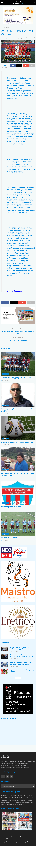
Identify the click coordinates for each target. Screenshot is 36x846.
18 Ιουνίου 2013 (5, 444)
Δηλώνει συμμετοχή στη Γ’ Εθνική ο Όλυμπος (17, 378)
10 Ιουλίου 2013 (5, 413)
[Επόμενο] (19, 678)
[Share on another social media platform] (32, 65)
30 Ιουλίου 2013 (5, 380)
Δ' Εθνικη (5, 374)
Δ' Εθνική (8, 27)
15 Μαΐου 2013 (5, 540)
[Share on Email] (26, 65)
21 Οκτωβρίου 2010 (6, 38)
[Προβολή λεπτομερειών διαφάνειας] (18, 315)
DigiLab (26, 842)
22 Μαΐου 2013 (5, 478)
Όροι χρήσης (14, 836)
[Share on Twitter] (19, 65)
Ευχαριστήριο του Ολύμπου (11, 507)
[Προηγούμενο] (16, 678)
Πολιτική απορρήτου (25, 836)
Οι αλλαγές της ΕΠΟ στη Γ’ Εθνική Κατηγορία (17, 442)
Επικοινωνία (4, 838)
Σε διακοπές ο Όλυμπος (9, 538)
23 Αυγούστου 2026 (14, 651)
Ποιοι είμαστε (5, 836)
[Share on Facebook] (13, 65)
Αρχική (3, 27)
